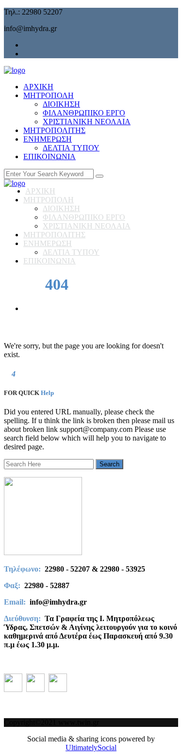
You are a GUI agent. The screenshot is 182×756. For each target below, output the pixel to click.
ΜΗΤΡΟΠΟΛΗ (48, 95)
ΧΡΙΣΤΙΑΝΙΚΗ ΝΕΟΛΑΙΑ (87, 121)
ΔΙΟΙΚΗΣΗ (61, 104)
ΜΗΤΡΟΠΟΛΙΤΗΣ (54, 130)
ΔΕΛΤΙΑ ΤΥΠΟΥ (71, 148)
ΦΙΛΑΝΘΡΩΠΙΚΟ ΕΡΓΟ (84, 113)
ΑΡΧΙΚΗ (38, 86)
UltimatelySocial (91, 747)
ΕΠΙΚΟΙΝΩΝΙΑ (49, 156)
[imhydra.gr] (14, 70)
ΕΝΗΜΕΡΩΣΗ (47, 139)
